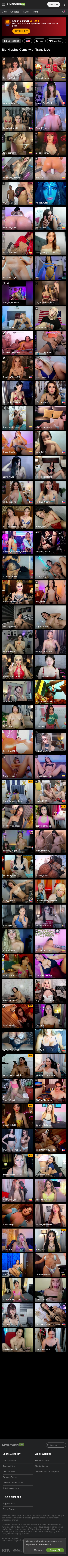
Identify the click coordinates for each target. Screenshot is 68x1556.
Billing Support (9, 1509)
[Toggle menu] (3, 4)
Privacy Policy (9, 1460)
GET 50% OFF (21, 31)
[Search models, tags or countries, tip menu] (63, 12)
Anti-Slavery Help (11, 1488)
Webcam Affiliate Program (47, 1472)
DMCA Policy (9, 1472)
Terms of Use (9, 1466)
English (53, 1445)
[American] (28, 40)
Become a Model (42, 1460)
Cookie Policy (44, 1544)
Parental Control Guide (13, 1483)
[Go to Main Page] (20, 4)
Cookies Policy (10, 1477)
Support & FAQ (9, 1504)
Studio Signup (41, 1466)
